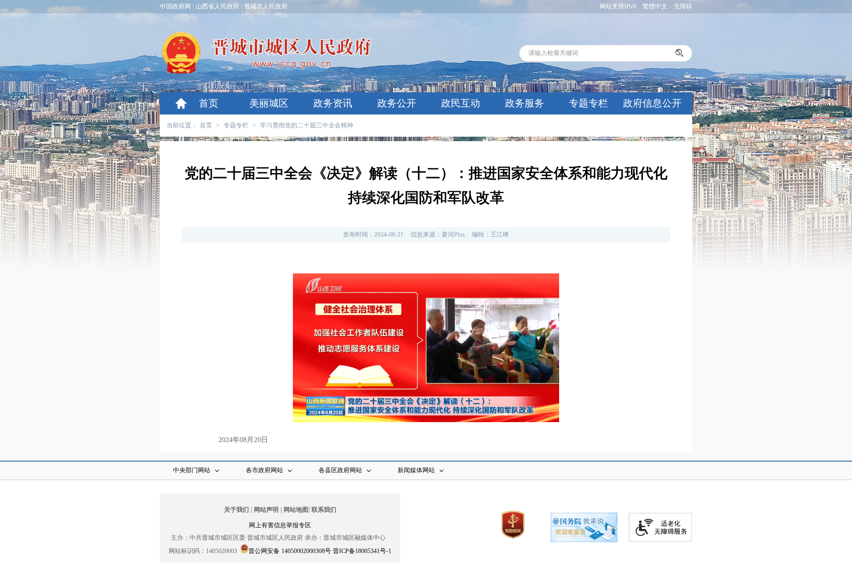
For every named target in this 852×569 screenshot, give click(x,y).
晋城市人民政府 (266, 6)
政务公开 (396, 103)
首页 (208, 103)
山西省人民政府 (217, 6)
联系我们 (324, 509)
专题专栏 (588, 103)
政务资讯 (332, 103)
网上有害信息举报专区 (280, 525)
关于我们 (236, 509)
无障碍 (683, 6)
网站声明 (266, 509)
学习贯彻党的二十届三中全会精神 (306, 125)
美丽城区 (268, 103)
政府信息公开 (652, 103)
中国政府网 (175, 6)
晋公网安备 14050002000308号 (289, 551)
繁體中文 (655, 6)
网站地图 (296, 509)
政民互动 (460, 103)
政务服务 (524, 103)
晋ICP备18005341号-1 (362, 551)
